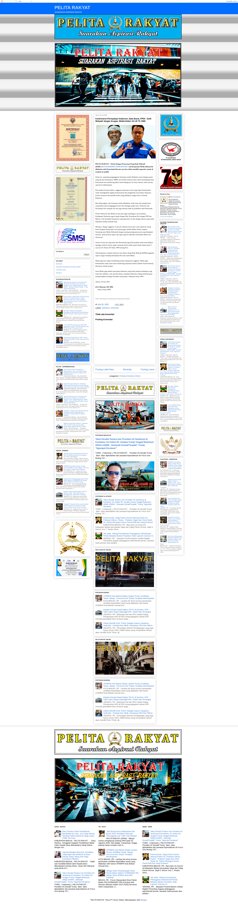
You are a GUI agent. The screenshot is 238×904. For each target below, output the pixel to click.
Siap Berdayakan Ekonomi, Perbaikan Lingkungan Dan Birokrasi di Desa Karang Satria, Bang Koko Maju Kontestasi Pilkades (76, 385)
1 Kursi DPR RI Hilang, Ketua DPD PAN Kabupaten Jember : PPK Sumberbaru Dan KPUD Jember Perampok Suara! (76, 326)
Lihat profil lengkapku (166, 216)
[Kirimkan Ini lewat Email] (116, 305)
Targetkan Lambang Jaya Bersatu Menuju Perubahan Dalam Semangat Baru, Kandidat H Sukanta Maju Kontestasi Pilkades (76, 413)
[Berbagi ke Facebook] (121, 305)
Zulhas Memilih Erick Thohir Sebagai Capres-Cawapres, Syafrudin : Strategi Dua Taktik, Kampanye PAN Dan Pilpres (171, 502)
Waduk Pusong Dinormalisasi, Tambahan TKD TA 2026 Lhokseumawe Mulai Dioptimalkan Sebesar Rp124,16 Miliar (76, 425)
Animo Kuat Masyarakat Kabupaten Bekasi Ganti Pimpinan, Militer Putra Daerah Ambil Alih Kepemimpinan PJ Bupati (171, 540)
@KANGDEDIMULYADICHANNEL (114, 167)
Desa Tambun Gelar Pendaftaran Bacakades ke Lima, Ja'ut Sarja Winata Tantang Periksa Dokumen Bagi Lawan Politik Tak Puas (75, 372)
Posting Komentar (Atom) (129, 376)
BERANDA (59, 264)
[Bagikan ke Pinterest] (123, 305)
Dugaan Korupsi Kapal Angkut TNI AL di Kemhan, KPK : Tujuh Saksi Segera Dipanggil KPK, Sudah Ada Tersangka (75, 493)
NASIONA (115, 308)
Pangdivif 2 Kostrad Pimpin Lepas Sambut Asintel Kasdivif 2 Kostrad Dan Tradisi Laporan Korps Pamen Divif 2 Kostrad (76, 505)
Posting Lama (147, 369)
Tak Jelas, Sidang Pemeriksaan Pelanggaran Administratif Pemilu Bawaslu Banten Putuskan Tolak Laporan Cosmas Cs (76, 313)
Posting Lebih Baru (104, 369)
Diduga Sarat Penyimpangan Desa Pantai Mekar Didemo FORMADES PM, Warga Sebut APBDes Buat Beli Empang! (76, 480)
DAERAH (105, 308)
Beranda (127, 369)
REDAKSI (59, 273)
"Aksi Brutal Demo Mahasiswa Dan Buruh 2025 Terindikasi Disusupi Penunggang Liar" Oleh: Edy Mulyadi (76, 455)
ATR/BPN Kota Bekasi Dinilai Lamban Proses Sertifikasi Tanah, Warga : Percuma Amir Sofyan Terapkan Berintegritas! (76, 467)
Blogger (144, 900)
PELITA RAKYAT (72, 7)
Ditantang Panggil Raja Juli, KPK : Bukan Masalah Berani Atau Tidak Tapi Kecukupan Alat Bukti (76, 339)
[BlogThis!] (117, 305)
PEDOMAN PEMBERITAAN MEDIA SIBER (68, 267)
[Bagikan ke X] (119, 305)
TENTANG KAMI (61, 270)
